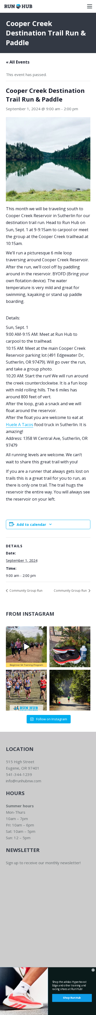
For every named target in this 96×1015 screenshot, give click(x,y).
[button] (89, 6)
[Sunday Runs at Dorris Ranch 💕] (69, 690)
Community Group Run (25, 590)
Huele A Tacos (19, 424)
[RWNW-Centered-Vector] (18, 6)
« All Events (17, 62)
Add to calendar (31, 524)
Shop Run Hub (72, 998)
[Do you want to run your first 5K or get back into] (26, 646)
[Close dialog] (93, 970)
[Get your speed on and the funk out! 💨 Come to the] (69, 646)
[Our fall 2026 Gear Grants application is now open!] (26, 690)
